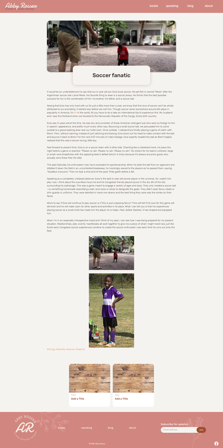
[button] (89, 385)
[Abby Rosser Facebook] (216, 443)
